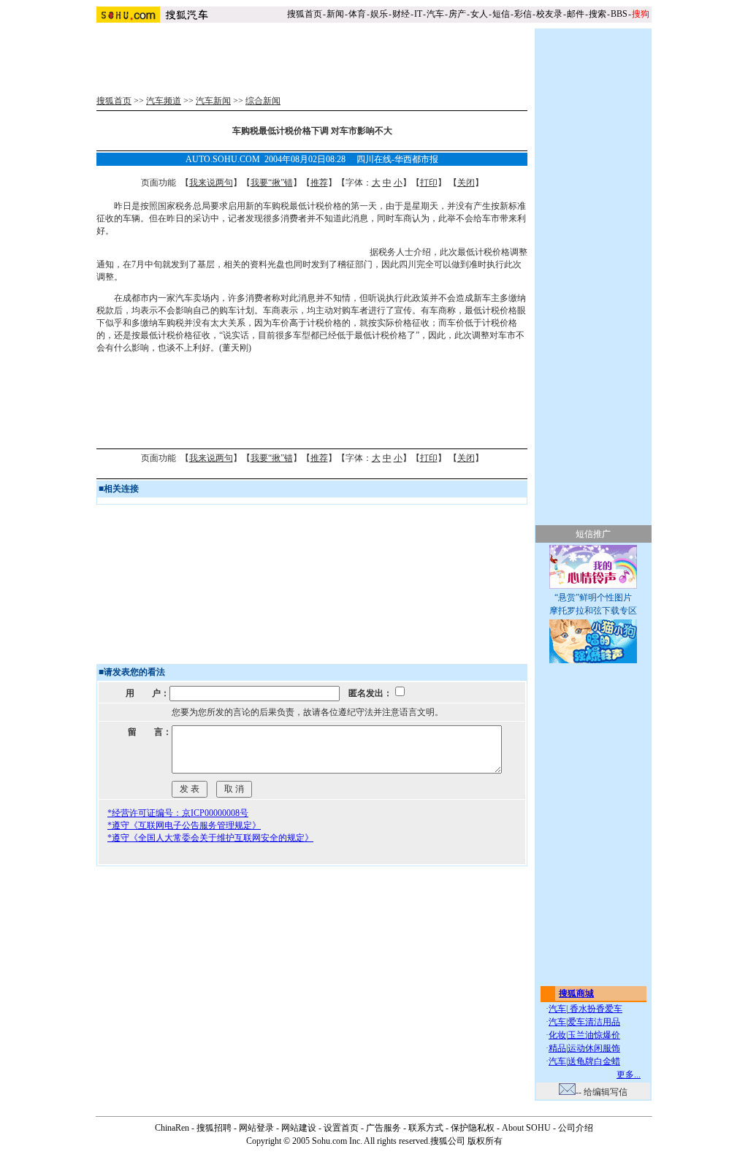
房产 (457, 14)
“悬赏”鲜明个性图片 (593, 597)
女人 (479, 14)
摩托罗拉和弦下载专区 (593, 611)
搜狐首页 (304, 14)
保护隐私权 (473, 1128)
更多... (629, 1074)
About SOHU (526, 1128)
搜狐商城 (576, 993)
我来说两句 (211, 182)
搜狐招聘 (214, 1128)
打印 (429, 182)
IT (418, 14)
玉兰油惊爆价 (594, 1035)
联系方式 (425, 1128)
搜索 (597, 14)
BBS (619, 14)
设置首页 (341, 1128)
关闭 (466, 182)
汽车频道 (163, 101)
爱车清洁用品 (594, 1022)
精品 (557, 1048)
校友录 (549, 14)
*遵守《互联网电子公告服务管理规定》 (184, 825)
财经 (401, 14)
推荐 (319, 182)
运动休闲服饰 (594, 1048)
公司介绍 (575, 1128)
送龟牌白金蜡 (594, 1061)
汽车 (435, 14)
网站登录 (256, 1128)
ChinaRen (172, 1128)
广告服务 (383, 1128)
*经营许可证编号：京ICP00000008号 (177, 813)
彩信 (523, 14)
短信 (501, 14)
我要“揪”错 (272, 182)
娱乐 (379, 14)
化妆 (557, 1035)
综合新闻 (262, 101)
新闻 (335, 14)
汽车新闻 (213, 101)
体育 (357, 14)
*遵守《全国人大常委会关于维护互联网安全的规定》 (210, 838)
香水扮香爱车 (595, 1009)
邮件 (575, 14)
